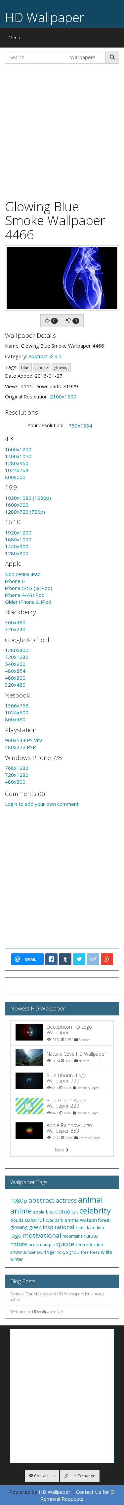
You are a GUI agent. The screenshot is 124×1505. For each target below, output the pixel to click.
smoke (41, 367)
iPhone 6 (15, 581)
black (51, 1212)
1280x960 (16, 463)
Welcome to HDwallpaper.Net (36, 1312)
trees (95, 1252)
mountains (72, 1236)
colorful (34, 1219)
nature (18, 1244)
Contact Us (44, 1476)
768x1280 (16, 768)
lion (100, 1227)
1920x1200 (18, 532)
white (106, 1252)
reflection (93, 1245)
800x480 (15, 719)
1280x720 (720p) (25, 511)
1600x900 (16, 504)
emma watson (80, 1219)
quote (65, 1244)
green (35, 1227)
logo (15, 1235)
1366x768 (16, 705)
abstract (41, 1200)
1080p (18, 1200)
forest (103, 1220)
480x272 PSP (20, 747)
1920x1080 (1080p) (28, 498)
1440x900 (16, 546)
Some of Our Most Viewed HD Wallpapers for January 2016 (57, 1296)
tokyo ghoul (69, 1252)
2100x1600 (63, 396)
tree (85, 1252)
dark (59, 1220)
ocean (34, 1245)
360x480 (15, 622)
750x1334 (80, 425)
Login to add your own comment (42, 804)
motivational (42, 1235)
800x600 (15, 477)
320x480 (15, 684)
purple (48, 1245)
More (60, 1150)
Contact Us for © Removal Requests (77, 1495)
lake (91, 1227)
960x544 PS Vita (24, 740)
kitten (80, 1227)
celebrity (95, 1210)
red (79, 1245)
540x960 (15, 664)
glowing (61, 367)
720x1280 (16, 657)
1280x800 (16, 553)
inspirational (58, 1227)
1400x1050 (18, 456)
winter (16, 1259)
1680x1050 (18, 539)
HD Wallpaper (44, 17)
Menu (16, 39)
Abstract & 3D (44, 356)
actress (66, 1200)
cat (74, 1212)
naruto (91, 1236)
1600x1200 (18, 449)
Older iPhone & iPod (28, 602)
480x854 (15, 670)
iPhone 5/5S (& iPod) (28, 588)
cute (49, 1220)
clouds (16, 1220)
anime (21, 1210)
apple (39, 1212)
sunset (29, 1252)
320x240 (15, 629)
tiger (51, 1252)
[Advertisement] (62, 130)
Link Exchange (81, 1476)
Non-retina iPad (23, 574)
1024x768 (16, 470)
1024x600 (16, 712)
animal (90, 1199)
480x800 (15, 677)
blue (25, 367)
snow (16, 1252)
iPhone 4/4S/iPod (25, 595)
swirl (41, 1252)
